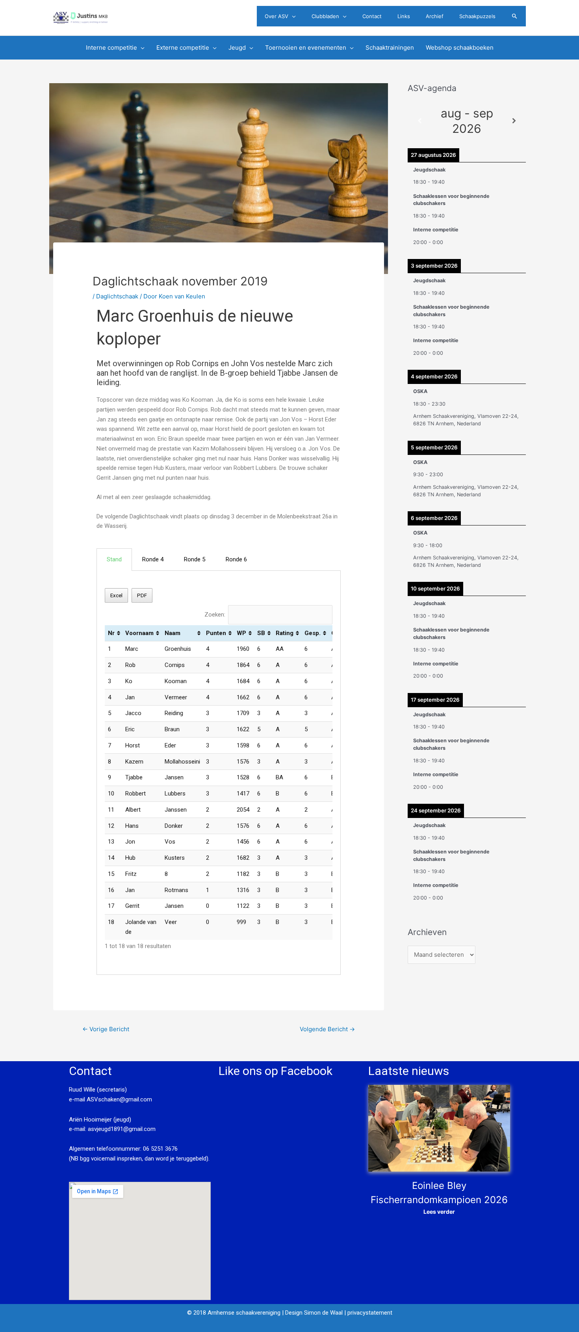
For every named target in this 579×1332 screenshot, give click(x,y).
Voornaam (139, 633)
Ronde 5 (194, 559)
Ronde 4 (152, 559)
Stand (114, 559)
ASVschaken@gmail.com (118, 1099)
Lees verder (439, 1211)
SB (261, 633)
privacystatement (369, 1312)
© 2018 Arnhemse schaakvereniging (233, 1312)
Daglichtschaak (117, 296)
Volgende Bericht (327, 1029)
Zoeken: (214, 614)
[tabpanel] (218, 773)
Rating (284, 633)
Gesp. (312, 633)
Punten (216, 633)
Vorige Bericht (105, 1029)
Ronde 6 (236, 559)
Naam (172, 633)
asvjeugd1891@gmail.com (122, 1129)
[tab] (114, 559)
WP (241, 633)
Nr (111, 633)
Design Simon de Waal (314, 1312)
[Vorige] (419, 121)
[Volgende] (514, 121)
